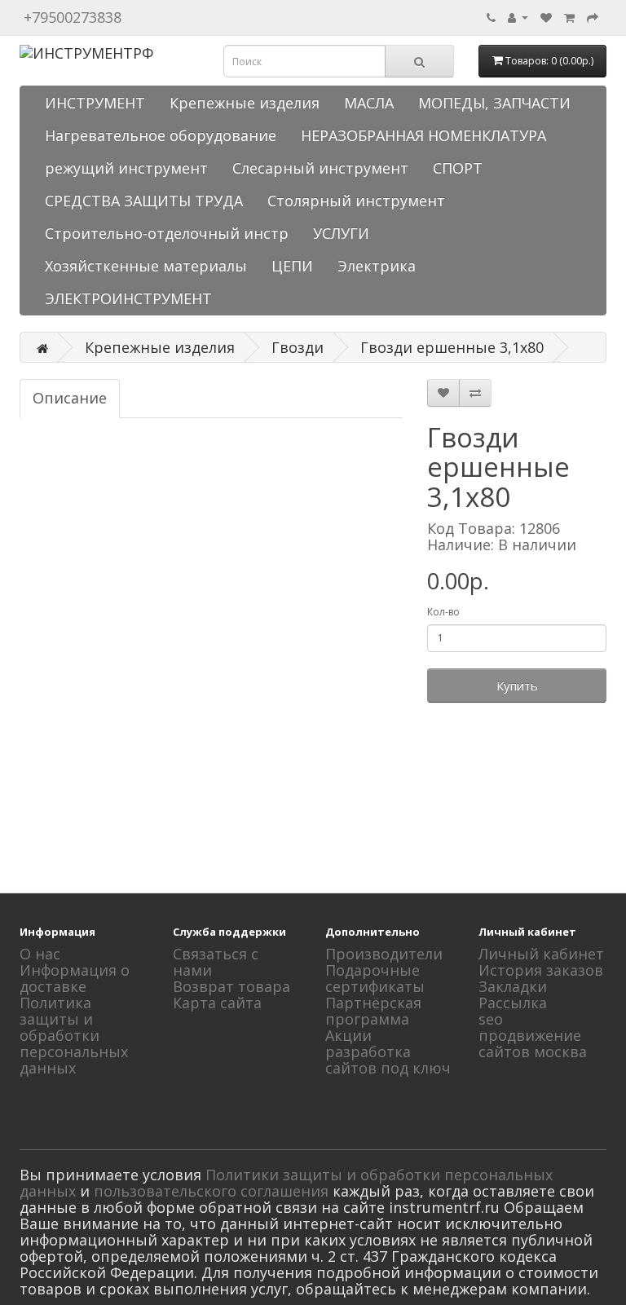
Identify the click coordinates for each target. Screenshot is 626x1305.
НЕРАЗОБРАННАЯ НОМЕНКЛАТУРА (423, 135)
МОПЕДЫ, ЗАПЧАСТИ (494, 102)
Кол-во (443, 612)
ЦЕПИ (292, 266)
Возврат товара (231, 986)
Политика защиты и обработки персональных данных (74, 1035)
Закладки (512, 986)
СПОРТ (458, 168)
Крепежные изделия (245, 102)
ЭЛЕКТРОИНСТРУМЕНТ (128, 298)
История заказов (540, 970)
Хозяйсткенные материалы (146, 266)
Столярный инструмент (356, 200)
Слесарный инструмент (320, 168)
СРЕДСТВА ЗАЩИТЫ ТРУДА (144, 200)
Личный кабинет (541, 953)
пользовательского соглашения (211, 1191)
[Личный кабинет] (518, 16)
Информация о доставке (75, 978)
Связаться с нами (215, 962)
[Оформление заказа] (592, 16)
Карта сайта (217, 1002)
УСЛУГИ (341, 233)
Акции (348, 1035)
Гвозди (297, 347)
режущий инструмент (126, 168)
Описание (70, 398)
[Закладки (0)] (546, 16)
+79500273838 (72, 17)
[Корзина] (569, 16)
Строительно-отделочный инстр (167, 233)
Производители (384, 953)
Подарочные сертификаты (375, 978)
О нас (40, 953)
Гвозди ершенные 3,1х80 (452, 347)
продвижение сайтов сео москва (71, 1100)
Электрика (376, 266)
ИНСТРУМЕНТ (95, 102)
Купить (517, 685)
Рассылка (512, 1002)
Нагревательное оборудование (160, 135)
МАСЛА (369, 102)
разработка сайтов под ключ (388, 1060)
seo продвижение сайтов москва (532, 1035)
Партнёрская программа (373, 1011)
